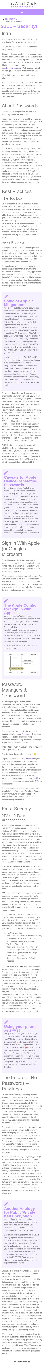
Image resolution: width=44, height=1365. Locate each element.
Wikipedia (20, 380)
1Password (29, 759)
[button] (22, 12)
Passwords (26, 734)
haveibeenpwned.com (11, 68)
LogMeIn (36, 778)
